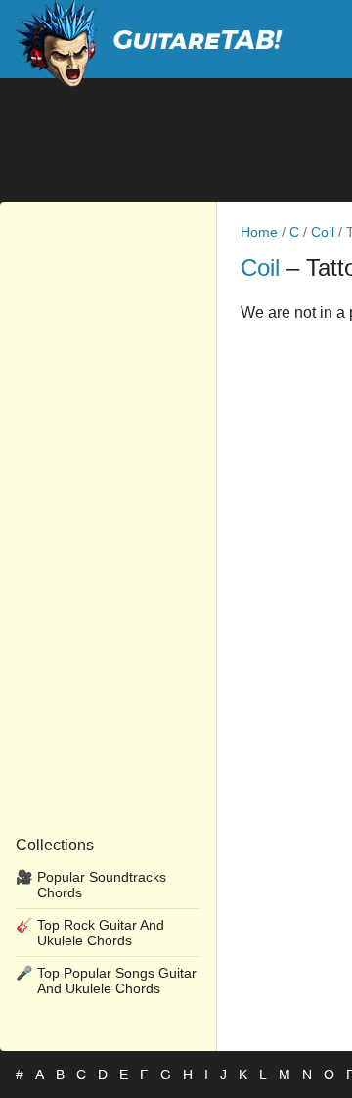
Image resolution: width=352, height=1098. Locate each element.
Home (259, 232)
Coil (322, 232)
